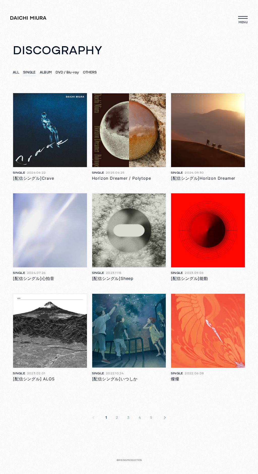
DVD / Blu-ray (67, 72)
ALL (16, 72)
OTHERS (90, 72)
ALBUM (46, 72)
